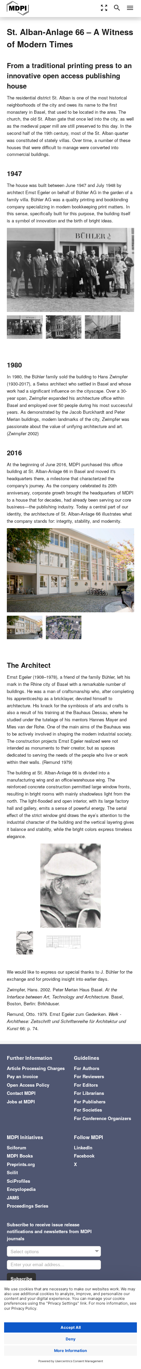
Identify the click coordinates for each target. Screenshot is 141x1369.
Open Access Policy (28, 1085)
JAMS (13, 1197)
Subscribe (21, 1278)
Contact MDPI (21, 1093)
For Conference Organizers (102, 1118)
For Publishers (89, 1101)
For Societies (88, 1109)
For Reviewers (89, 1076)
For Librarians (89, 1093)
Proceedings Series (27, 1205)
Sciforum (16, 1147)
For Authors (86, 1068)
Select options (25, 1251)
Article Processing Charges (36, 1068)
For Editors (86, 1085)
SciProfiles (18, 1181)
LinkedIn (83, 1147)
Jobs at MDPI (21, 1101)
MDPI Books (20, 1155)
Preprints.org (21, 1164)
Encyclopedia (21, 1189)
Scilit (12, 1172)
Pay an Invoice (22, 1076)
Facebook (84, 1155)
